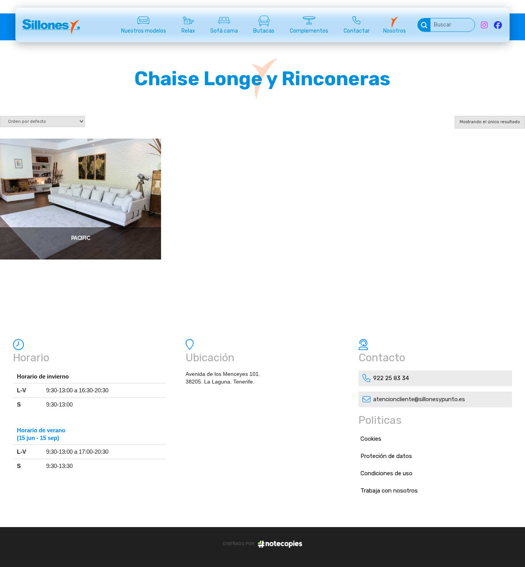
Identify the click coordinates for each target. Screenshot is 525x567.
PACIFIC (80, 238)
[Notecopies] (280, 544)
